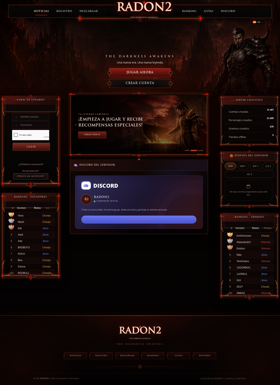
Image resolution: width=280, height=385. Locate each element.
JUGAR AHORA (140, 72)
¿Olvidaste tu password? (30, 164)
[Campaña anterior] (75, 124)
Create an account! (30, 176)
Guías (208, 11)
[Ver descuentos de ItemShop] (187, 150)
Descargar (89, 11)
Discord (228, 11)
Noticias (41, 11)
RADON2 (44, 378)
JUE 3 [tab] (268, 166)
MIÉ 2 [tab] (255, 166)
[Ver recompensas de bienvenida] (193, 150)
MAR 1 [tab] (243, 166)
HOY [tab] (230, 166)
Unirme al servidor (139, 220)
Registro (64, 11)
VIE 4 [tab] (249, 174)
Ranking (189, 11)
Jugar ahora (91, 135)
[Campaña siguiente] (202, 124)
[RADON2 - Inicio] (140, 333)
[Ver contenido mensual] (199, 150)
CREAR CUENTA (140, 83)
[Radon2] (144, 11)
